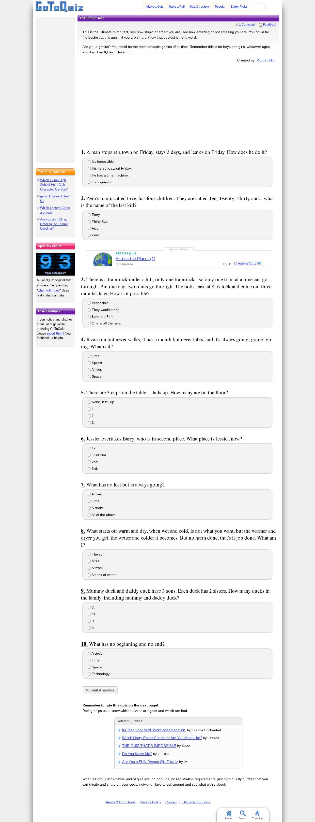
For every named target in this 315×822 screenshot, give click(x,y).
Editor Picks (239, 6)
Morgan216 (265, 60)
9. (93, 621)
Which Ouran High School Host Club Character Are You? (54, 184)
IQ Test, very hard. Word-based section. (154, 730)
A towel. (97, 568)
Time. (95, 356)
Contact (171, 802)
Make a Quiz (154, 6)
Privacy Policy (150, 802)
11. (93, 614)
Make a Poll (177, 6)
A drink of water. (103, 575)
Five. (95, 228)
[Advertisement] (178, 104)
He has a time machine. (110, 175)
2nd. (95, 462)
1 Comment (247, 24)
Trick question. (102, 182)
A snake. (98, 508)
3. (93, 423)
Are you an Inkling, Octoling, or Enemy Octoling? (54, 224)
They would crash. (105, 310)
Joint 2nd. (99, 455)
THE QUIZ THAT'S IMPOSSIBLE (149, 746)
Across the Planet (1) (135, 258)
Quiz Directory (199, 6)
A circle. (97, 653)
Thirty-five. (99, 221)
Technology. (100, 674)
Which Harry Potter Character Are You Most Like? (162, 738)
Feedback (269, 24)
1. (93, 409)
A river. (96, 369)
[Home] (60, 6)
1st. (94, 448)
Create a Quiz (245, 263)
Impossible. (100, 303)
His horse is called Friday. (111, 168)
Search (243, 818)
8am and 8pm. (102, 317)
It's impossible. (103, 161)
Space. (97, 376)
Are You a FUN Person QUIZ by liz (150, 762)
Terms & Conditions (120, 802)
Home (228, 818)
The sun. (98, 554)
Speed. (97, 363)
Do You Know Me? (137, 754)
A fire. (95, 561)
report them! (55, 333)
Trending (257, 818)
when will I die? (49, 290)
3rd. (94, 468)
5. (93, 628)
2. (93, 416)
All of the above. (104, 515)
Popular (220, 6)
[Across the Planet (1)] (102, 259)
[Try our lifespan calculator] (55, 264)
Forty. (96, 215)
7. (93, 607)
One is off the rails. (106, 323)
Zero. (95, 235)
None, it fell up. (103, 402)
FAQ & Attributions (196, 802)
